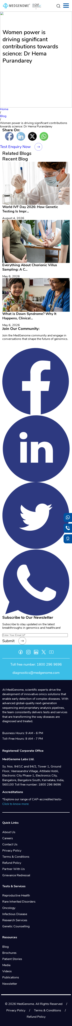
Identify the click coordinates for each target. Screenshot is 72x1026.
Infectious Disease (14, 914)
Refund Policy (11, 863)
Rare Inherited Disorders (19, 902)
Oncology (8, 908)
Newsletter (9, 984)
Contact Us (9, 844)
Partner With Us (13, 869)
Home (4, 109)
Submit (8, 641)
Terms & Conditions (15, 857)
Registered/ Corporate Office (23, 751)
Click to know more (15, 804)
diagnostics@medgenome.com (36, 672)
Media (6, 965)
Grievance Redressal (16, 875)
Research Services (14, 920)
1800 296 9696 (49, 664)
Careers (7, 838)
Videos (7, 971)
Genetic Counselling (16, 926)
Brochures (9, 953)
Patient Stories (12, 959)
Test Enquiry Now (15, 146)
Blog (5, 947)
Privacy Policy (11, 850)
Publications (10, 977)
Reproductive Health (16, 895)
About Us (8, 832)
